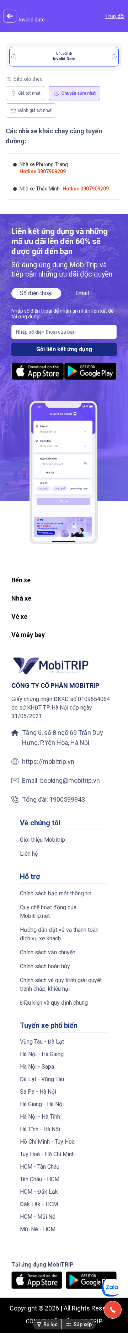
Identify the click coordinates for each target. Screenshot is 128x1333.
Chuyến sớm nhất (78, 93)
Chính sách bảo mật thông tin (55, 893)
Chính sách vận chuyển (47, 952)
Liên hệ (29, 853)
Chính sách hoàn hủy (45, 966)
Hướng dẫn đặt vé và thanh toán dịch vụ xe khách (59, 934)
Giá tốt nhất (29, 93)
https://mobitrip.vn (48, 761)
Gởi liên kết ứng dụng (64, 349)
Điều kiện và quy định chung (54, 1002)
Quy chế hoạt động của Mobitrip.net (48, 911)
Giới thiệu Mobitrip (42, 839)
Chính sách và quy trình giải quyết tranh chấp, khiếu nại (61, 984)
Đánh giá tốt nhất (35, 110)
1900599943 (67, 799)
